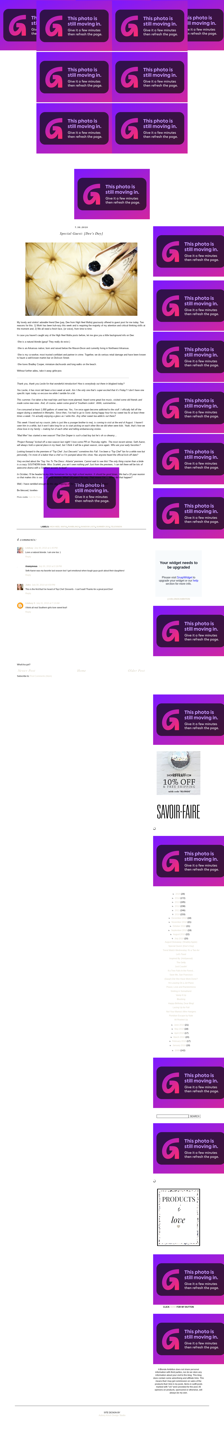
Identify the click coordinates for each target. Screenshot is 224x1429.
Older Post (136, 670)
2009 (177, 1050)
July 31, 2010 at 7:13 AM (47, 603)
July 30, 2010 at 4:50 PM (43, 585)
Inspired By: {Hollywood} (181, 958)
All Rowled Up (181, 1019)
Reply (28, 556)
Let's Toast (181, 954)
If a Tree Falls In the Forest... (181, 971)
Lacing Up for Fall (181, 1007)
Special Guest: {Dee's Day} (181, 946)
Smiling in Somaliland (181, 991)
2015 (178, 894)
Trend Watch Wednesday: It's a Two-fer (181, 950)
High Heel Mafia (58, 527)
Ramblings (74, 527)
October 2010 (179, 926)
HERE (173, 1307)
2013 (177, 902)
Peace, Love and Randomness (181, 987)
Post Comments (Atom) (41, 676)
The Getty (181, 962)
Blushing (181, 999)
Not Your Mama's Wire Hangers (181, 1011)
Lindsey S (30, 603)
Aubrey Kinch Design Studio (112, 1415)
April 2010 (179, 1033)
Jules (28, 585)
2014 (177, 898)
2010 (177, 914)
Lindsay (29, 548)
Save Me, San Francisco (181, 975)
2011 (177, 910)
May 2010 (179, 1029)
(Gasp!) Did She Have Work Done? (181, 979)
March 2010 (179, 1037)
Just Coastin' (181, 966)
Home (81, 670)
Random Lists (88, 527)
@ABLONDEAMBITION (178, 599)
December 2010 (179, 918)
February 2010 (179, 1041)
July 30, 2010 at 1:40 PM (46, 548)
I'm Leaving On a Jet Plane (181, 983)
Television (116, 527)
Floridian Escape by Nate (181, 1015)
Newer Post (26, 670)
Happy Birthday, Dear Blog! (181, 1003)
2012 (177, 906)
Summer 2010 (103, 527)
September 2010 (179, 930)
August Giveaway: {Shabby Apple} (181, 942)
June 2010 (179, 1025)
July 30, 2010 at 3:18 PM (50, 566)
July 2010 (179, 938)
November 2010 (179, 922)
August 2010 (179, 934)
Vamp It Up (181, 995)
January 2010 (179, 1045)
